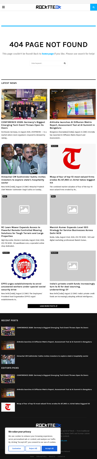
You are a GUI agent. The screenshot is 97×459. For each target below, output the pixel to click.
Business (54, 91)
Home (32, 456)
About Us (52, 456)
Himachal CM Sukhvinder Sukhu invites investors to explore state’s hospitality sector (23, 179)
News (4, 91)
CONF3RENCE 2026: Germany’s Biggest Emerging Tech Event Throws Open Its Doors (23, 125)
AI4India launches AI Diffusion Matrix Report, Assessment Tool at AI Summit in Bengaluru (72, 125)
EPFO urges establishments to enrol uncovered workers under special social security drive (23, 286)
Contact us (61, 456)
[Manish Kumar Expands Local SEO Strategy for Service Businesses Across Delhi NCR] (73, 209)
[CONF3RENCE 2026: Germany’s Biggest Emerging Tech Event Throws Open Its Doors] (24, 104)
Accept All (49, 448)
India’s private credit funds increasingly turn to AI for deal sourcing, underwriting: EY (72, 286)
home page (48, 53)
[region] (33, 441)
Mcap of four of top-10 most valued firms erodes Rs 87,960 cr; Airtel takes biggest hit (72, 179)
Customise (16, 448)
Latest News (9, 83)
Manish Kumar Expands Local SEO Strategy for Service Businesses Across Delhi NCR (71, 230)
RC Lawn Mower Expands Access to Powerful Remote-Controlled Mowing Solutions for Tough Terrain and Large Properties (22, 231)
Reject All (33, 448)
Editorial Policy (41, 456)
